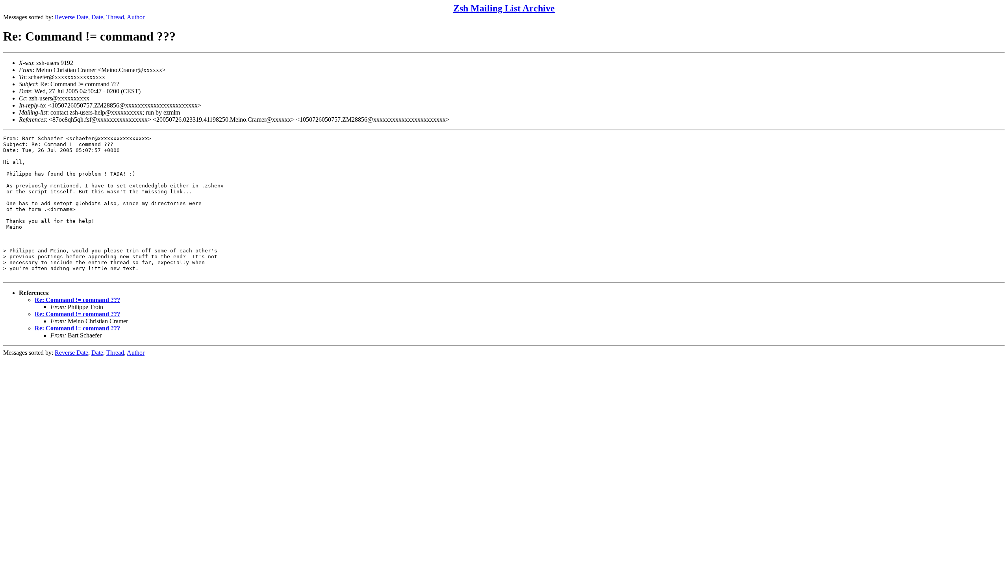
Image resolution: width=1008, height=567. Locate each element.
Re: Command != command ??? (77, 299)
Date (97, 17)
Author (136, 17)
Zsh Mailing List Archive (504, 8)
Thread (115, 17)
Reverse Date (71, 17)
